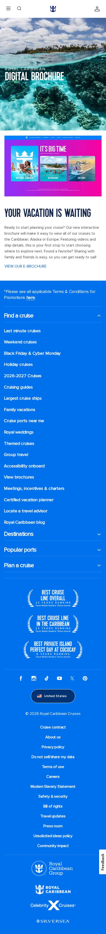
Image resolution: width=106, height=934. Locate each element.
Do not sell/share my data (53, 756)
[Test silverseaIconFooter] (53, 920)
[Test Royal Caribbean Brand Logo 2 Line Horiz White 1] (53, 889)
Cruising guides (18, 387)
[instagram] (33, 678)
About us (53, 737)
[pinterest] (85, 678)
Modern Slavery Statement (53, 786)
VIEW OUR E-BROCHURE (25, 266)
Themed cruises (19, 443)
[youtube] (59, 678)
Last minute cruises (22, 330)
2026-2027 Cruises (22, 375)
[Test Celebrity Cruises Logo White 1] (53, 905)
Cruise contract (53, 727)
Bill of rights (53, 806)
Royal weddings (19, 432)
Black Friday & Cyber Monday (32, 353)
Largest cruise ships (23, 398)
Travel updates (53, 816)
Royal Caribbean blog (24, 522)
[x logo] (72, 678)
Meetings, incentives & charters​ (34, 488)
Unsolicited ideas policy (53, 835)
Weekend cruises (20, 342)
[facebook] (20, 678)
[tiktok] (46, 678)
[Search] (19, 8)
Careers (53, 776)
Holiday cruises (18, 364)
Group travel (16, 454)
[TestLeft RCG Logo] (52, 868)
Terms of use (53, 766)
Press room (53, 826)
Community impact (53, 845)
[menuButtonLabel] (8, 9)
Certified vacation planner (28, 499)
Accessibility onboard (24, 466)
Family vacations (19, 409)
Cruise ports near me (24, 420)
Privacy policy (53, 747)
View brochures (19, 477)
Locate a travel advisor (25, 511)
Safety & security (52, 796)
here (30, 297)
